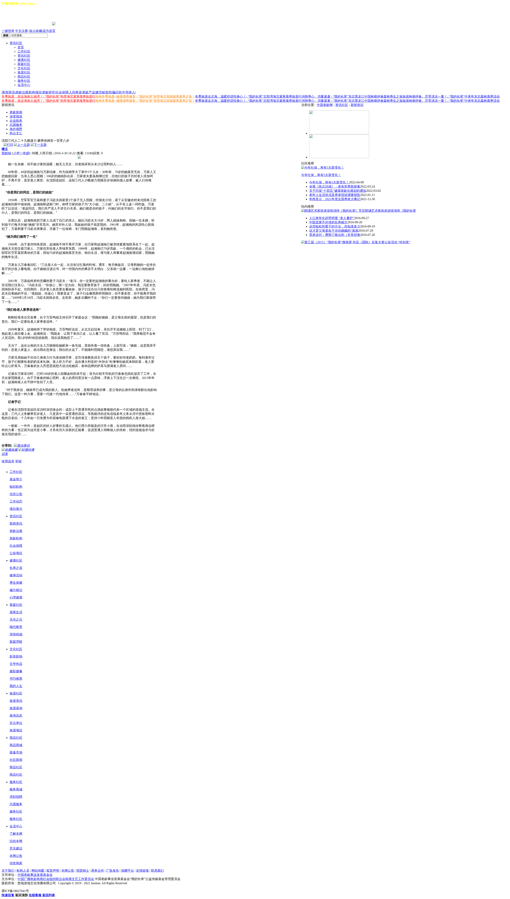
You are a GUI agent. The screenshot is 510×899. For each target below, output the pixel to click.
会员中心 (24, 85)
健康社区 (24, 59)
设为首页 (49, 31)
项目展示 (16, 508)
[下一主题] (39, 144)
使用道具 (8, 461)
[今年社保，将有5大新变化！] (322, 167)
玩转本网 (16, 841)
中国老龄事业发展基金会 (35, 874)
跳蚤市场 (16, 752)
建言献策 (102, 92)
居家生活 (16, 612)
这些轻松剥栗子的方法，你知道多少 (334, 226)
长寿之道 (16, 568)
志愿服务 (16, 125)
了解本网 (16, 833)
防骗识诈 (115, 92)
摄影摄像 (16, 671)
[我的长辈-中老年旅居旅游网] (339, 157)
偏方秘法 (16, 590)
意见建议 (16, 848)
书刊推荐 (16, 678)
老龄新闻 (16, 112)
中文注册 (21, 31)
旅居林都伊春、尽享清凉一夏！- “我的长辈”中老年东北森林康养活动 (451, 96)
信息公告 (16, 494)
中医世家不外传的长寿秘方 (328, 222)
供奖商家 (16, 863)
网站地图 (37, 870)
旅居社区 (24, 72)
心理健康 (16, 597)
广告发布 (112, 870)
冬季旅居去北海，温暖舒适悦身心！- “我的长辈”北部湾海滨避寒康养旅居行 (248, 96)
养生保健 (16, 582)
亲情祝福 (16, 634)
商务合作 (97, 870)
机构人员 (23, 870)
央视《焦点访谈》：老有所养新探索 (334, 186)
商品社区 (24, 76)
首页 (21, 47)
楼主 (5, 149)
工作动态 (16, 501)
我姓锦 (6, 153)
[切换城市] (13, 13)
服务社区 (24, 80)
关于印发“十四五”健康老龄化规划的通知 (337, 190)
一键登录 (8, 31)
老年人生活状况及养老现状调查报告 (334, 195)
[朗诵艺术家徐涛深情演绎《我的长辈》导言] (333, 210)
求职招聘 (16, 796)
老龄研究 (48, 92)
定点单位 (16, 723)
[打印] (8, 144)
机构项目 (35, 92)
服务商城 (16, 789)
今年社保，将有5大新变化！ (321, 175)
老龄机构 (16, 538)
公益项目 (16, 553)
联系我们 (157, 870)
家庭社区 (24, 64)
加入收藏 (35, 31)
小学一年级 (21, 153)
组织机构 (16, 486)
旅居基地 (16, 708)
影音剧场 (16, 656)
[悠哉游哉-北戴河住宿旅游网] (339, 133)
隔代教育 (16, 627)
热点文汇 (16, 133)
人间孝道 (75, 92)
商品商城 (16, 745)
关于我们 (8, 870)
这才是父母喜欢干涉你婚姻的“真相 (333, 230)
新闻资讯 (8, 92)
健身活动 (16, 575)
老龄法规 (22, 92)
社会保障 (62, 92)
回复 (5, 454)
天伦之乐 (16, 619)
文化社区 (24, 68)
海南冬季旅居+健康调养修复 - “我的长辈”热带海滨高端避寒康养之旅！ (145, 96)
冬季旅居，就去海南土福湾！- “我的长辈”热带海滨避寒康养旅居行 (48, 96)
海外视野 (16, 129)
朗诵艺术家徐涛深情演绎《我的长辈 (390, 210)
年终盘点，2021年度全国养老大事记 (334, 199)
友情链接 (142, 870)
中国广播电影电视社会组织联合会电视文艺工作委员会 (56, 879)
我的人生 (16, 686)
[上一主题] (22, 144)
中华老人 (128, 92)
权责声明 (52, 870)
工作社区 (24, 51)
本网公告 (16, 855)
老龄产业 (88, 92)
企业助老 (16, 120)
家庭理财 (16, 641)
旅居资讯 (16, 700)
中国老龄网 (325, 105)
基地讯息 (16, 715)
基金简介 (16, 479)
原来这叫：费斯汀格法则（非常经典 (334, 234)
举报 (18, 461)
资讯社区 (16, 43)
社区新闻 (16, 760)
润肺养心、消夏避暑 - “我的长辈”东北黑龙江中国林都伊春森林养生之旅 (352, 96)
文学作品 (16, 664)
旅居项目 (16, 730)
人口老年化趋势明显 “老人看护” (331, 218)
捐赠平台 (127, 870)
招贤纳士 (82, 870)
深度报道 (16, 116)
